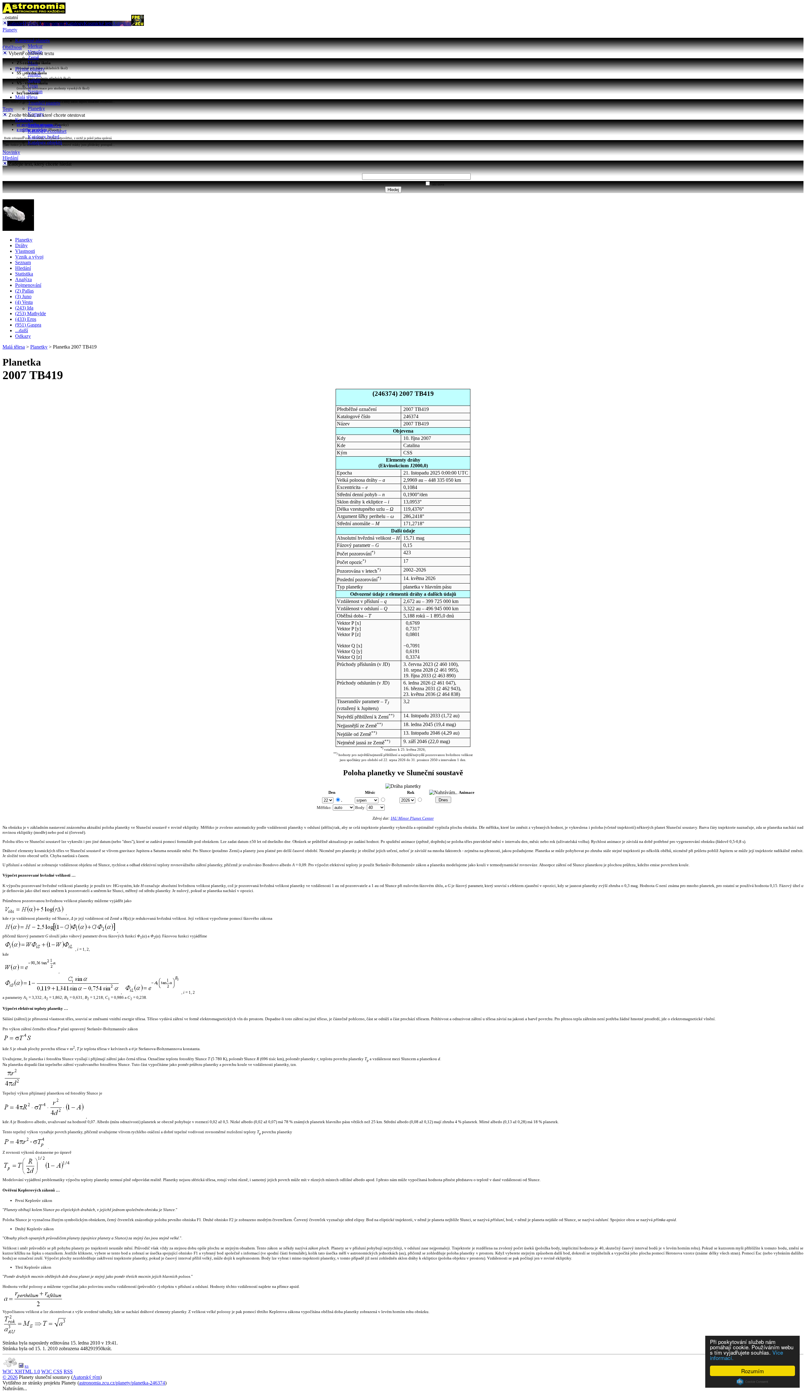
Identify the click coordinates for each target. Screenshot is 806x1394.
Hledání (10, 158)
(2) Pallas (24, 290)
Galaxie (15, 23)
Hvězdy (30, 23)
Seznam (23, 262)
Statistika (24, 273)
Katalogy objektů (45, 142)
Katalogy (74, 23)
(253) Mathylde (30, 313)
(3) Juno (23, 296)
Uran (33, 85)
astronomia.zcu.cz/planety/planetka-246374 (122, 1382)
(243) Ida (24, 307)
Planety (10, 29)
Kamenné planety (32, 40)
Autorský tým (86, 1377)
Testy (8, 109)
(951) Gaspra (28, 324)
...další (21, 330)
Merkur (35, 46)
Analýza (23, 279)
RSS (68, 1371)
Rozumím (752, 1371)
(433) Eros (25, 319)
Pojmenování (28, 285)
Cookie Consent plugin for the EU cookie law (752, 1381)
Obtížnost (12, 47)
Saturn (34, 80)
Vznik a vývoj (29, 256)
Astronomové (51, 23)
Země (33, 57)
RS (27, 1366)
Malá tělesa (26, 97)
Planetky (36, 108)
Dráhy (21, 245)
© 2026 (10, 1377)
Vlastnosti (25, 251)
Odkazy (23, 336)
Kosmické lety (98, 23)
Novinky (11, 152)
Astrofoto (121, 23)
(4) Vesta (24, 302)
